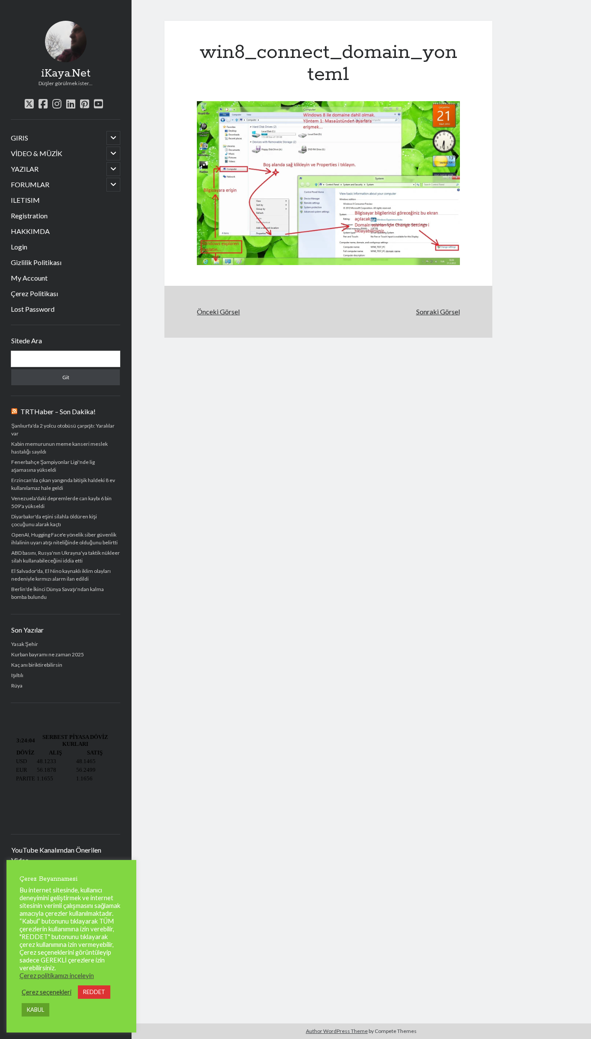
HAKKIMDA (30, 231)
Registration (29, 215)
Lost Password (33, 309)
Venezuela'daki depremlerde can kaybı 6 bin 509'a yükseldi (61, 502)
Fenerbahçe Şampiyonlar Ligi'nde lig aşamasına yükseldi (53, 466)
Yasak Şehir (24, 644)
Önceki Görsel (218, 311)
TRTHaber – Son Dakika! (58, 411)
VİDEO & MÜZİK (36, 153)
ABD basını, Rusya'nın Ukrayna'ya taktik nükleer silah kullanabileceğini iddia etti (65, 557)
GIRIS (19, 138)
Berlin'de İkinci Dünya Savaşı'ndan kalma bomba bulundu (57, 593)
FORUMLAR (30, 184)
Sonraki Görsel (438, 311)
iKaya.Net (65, 73)
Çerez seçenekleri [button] (46, 992)
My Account (29, 278)
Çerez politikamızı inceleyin (56, 975)
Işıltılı (17, 675)
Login (19, 247)
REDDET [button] (94, 991)
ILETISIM (25, 200)
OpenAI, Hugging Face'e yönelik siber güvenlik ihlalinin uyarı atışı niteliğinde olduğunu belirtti (64, 538)
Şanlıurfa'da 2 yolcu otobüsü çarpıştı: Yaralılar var (63, 429)
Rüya (16, 685)
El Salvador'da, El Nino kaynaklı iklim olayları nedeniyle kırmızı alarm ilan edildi (61, 575)
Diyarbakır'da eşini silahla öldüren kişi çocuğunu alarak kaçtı (54, 520)
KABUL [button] (35, 1009)
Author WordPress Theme (337, 1031)
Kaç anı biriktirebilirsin (36, 665)
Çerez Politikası (34, 293)
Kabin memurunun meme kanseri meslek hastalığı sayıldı (59, 448)
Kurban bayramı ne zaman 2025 (47, 654)
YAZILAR (25, 169)
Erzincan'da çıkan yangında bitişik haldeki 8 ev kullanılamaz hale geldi (63, 484)
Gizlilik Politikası (36, 262)
